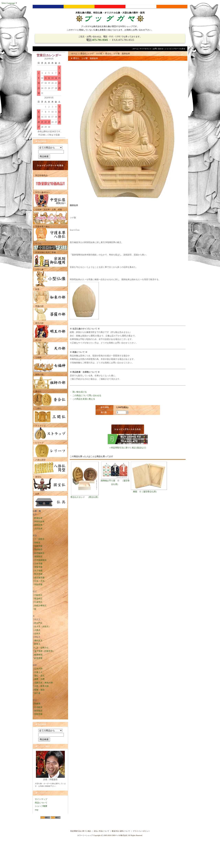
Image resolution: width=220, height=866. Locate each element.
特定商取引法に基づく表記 (80, 831)
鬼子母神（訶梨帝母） (44, 651)
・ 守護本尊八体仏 (41, 226)
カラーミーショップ (85, 835)
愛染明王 (38, 598)
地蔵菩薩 (38, 546)
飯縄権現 (38, 654)
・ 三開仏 (37, 408)
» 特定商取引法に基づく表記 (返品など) (127, 447)
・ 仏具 (36, 494)
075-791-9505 (100, 39)
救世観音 (38, 710)
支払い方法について (101, 831)
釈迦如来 (38, 518)
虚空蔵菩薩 (39, 577)
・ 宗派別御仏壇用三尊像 (44, 252)
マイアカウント (146, 49)
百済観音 (38, 707)
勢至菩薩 (38, 574)
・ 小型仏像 (39, 269)
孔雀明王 (38, 602)
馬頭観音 (38, 549)
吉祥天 (37, 633)
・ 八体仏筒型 (39, 460)
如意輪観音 (39, 553)
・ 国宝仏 (37, 477)
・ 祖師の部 (38, 374)
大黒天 (37, 630)
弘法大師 (38, 668)
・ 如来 (36, 289)
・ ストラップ (39, 426)
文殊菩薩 (38, 563)
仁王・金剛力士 (41, 647)
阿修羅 (37, 703)
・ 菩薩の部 (38, 306)
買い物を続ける (79, 392)
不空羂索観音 (40, 560)
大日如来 (38, 528)
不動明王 (38, 595)
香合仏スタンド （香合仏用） (84, 497)
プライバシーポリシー (141, 831)
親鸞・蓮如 (39, 690)
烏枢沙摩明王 (40, 605)
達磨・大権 (39, 679)
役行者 (37, 693)
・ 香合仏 (37, 391)
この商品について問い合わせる (86, 395)
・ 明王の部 (38, 323)
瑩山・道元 (39, 675)
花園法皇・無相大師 (43, 682)
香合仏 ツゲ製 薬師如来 (117, 53)
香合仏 (83, 53)
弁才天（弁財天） (42, 626)
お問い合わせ (158, 49)
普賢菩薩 (38, 567)
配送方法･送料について (121, 831)
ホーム (135, 49)
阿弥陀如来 (39, 521)
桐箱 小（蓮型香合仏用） (145, 491)
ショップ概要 (41, 806)
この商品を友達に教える (83, 399)
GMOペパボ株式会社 (120, 835)
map (36, 809)
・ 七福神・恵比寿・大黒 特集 (47, 209)
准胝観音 (38, 556)
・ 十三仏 (37, 243)
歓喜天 (37, 644)
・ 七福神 (37, 357)
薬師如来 (38, 525)
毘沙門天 (38, 623)
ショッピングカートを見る (175, 49)
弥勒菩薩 (38, 584)
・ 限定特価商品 (40, 175)
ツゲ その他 (96, 53)
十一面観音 (39, 539)
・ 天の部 (37, 340)
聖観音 (37, 542)
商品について (41, 802)
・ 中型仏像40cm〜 (41, 192)
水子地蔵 (38, 570)
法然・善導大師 (41, 686)
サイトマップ (41, 799)
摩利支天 (38, 640)
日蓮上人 (38, 672)
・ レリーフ (38, 442)
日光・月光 (39, 581)
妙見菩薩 (38, 658)
